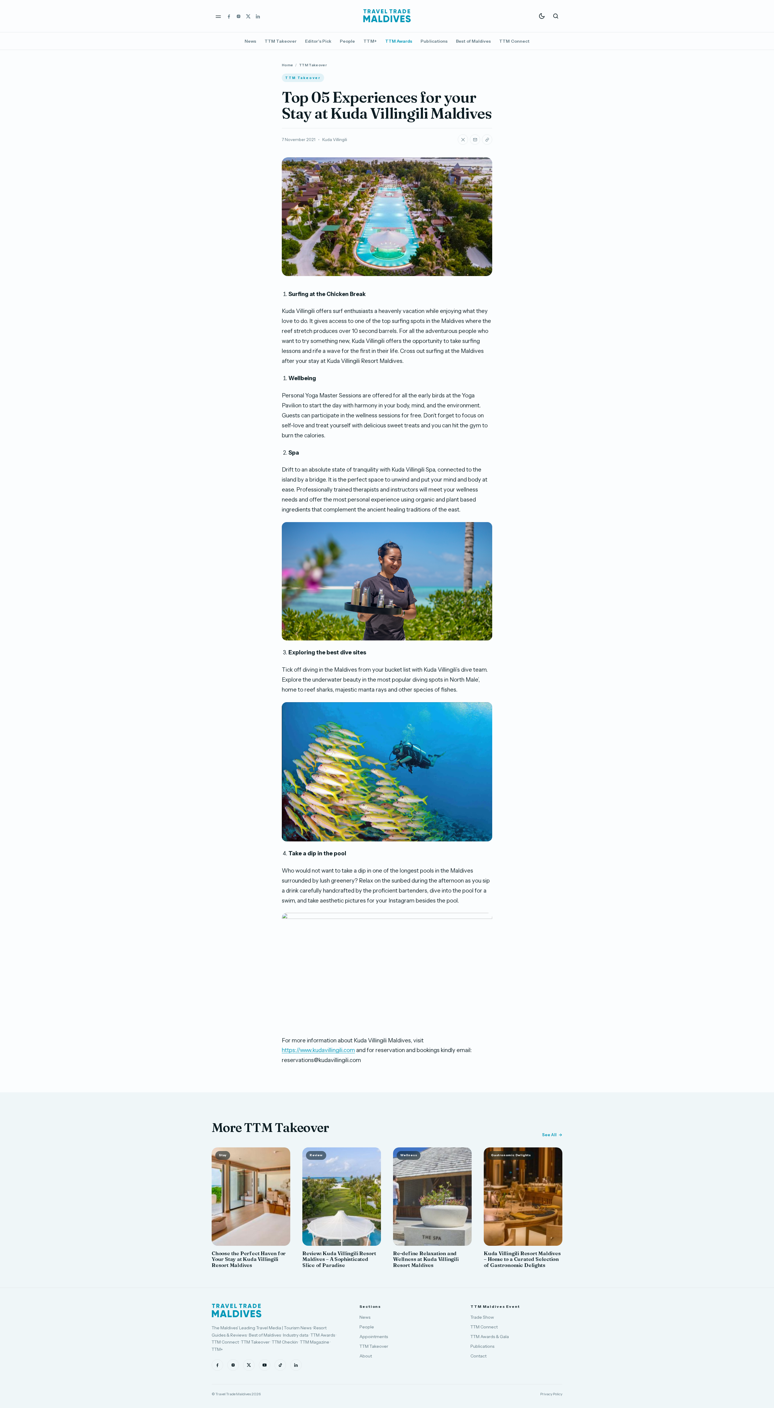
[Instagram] (238, 16)
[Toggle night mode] (541, 16)
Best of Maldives (473, 41)
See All (549, 1134)
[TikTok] (280, 1365)
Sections (370, 1306)
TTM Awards (398, 41)
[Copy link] (487, 139)
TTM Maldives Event (495, 1306)
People (347, 41)
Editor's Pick (318, 41)
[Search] (555, 16)
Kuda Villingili (334, 139)
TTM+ (369, 41)
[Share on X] (463, 139)
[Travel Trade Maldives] (237, 1311)
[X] (248, 16)
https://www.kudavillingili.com (318, 1050)
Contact (478, 1356)
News (250, 41)
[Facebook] (229, 16)
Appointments (373, 1336)
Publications (434, 41)
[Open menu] (218, 16)
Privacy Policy (551, 1394)
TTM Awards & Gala (489, 1336)
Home (287, 65)
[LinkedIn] (258, 16)
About (365, 1356)
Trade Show (482, 1317)
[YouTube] (264, 1365)
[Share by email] (475, 139)
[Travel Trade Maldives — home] (387, 16)
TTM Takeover (281, 41)
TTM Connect (514, 41)
